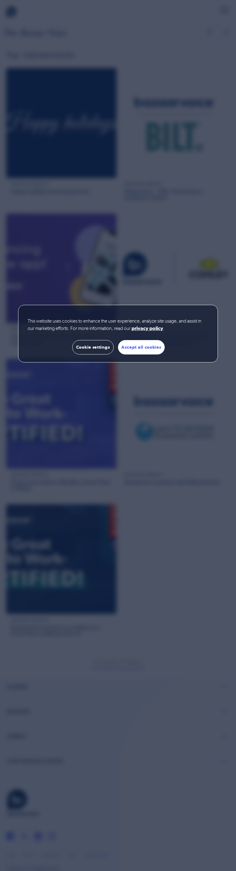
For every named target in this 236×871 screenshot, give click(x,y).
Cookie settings (93, 347)
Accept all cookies (141, 347)
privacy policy (147, 328)
